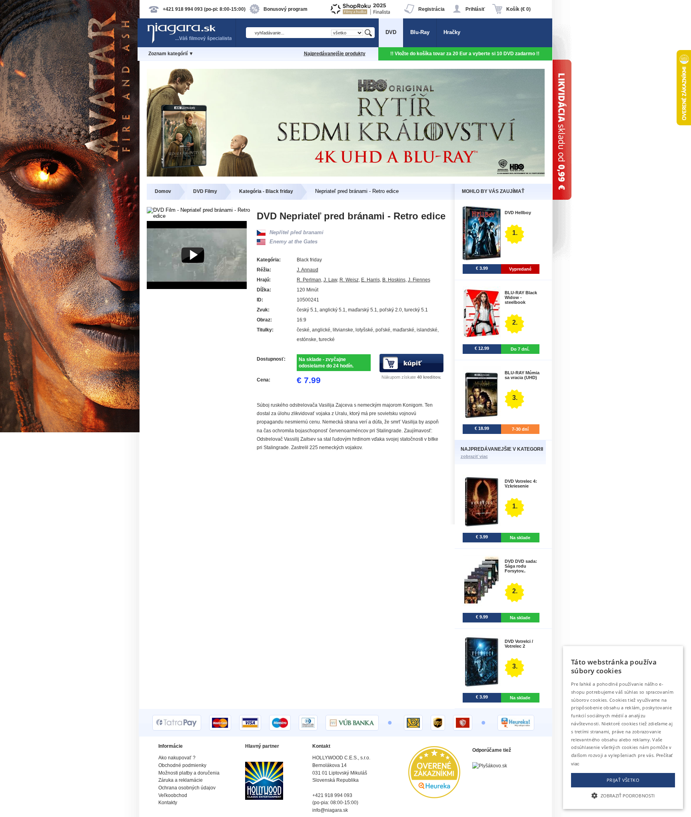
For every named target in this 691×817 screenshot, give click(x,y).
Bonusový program (286, 9)
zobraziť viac (474, 456)
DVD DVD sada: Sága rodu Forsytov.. (521, 566)
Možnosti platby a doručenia (189, 773)
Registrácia (431, 9)
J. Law (330, 280)
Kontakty (167, 802)
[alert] (623, 727)
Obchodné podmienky (182, 765)
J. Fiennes (419, 280)
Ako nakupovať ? (177, 758)
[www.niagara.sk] (191, 43)
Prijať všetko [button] (623, 780)
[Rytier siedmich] (346, 175)
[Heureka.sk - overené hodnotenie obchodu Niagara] (434, 796)
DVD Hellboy (518, 212)
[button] (623, 795)
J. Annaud (307, 270)
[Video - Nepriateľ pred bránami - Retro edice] (197, 287)
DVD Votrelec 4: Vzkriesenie (521, 483)
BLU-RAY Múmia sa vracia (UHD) (522, 375)
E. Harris (370, 280)
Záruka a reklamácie (180, 780)
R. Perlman (309, 280)
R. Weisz (349, 280)
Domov (163, 191)
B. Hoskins (393, 280)
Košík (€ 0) (518, 9)
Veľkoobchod (172, 795)
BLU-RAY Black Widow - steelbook (521, 297)
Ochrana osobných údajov (187, 788)
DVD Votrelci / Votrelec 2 (519, 643)
